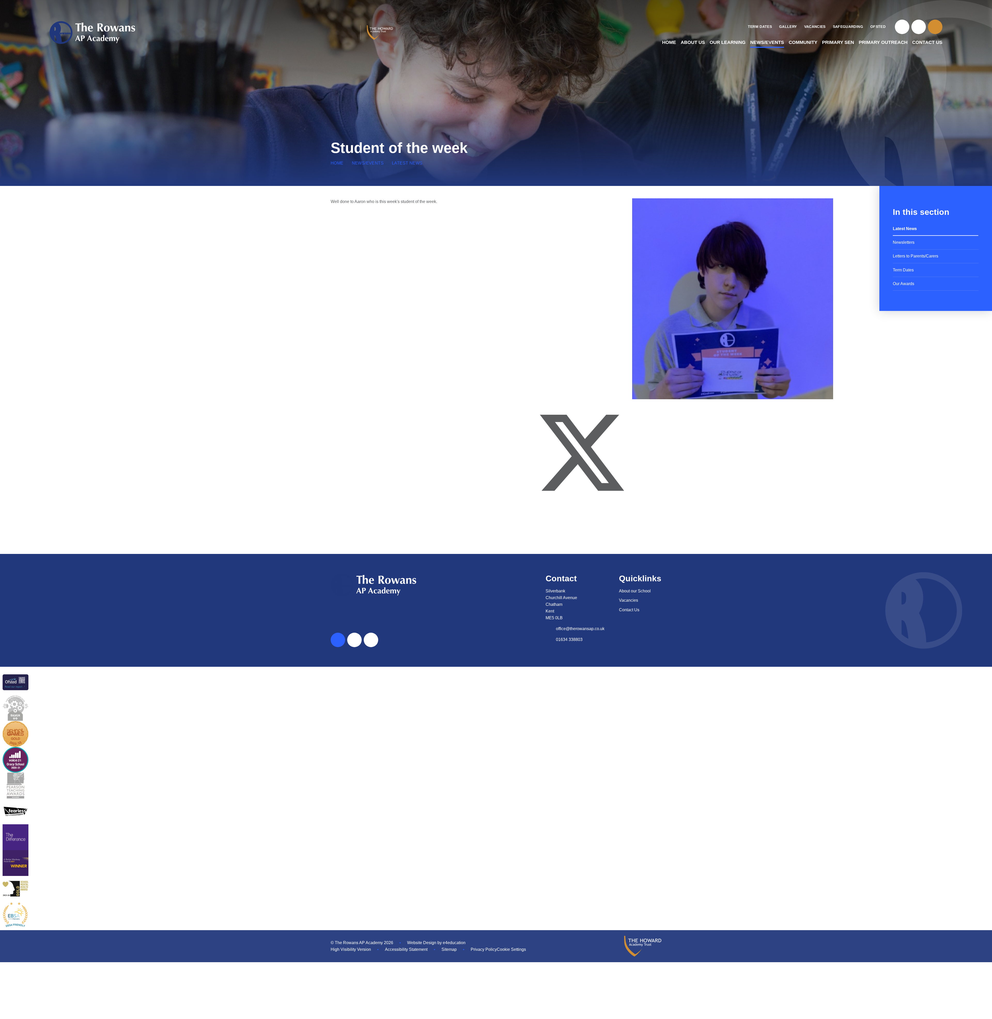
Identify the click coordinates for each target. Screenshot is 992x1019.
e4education (454, 942)
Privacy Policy (484, 949)
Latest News (407, 163)
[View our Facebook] (902, 27)
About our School (635, 591)
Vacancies (628, 600)
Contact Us (629, 610)
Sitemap (449, 949)
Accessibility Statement (406, 949)
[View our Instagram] (918, 27)
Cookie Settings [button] (511, 949)
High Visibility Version (351, 949)
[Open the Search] (935, 27)
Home (337, 163)
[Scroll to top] (338, 640)
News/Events (368, 163)
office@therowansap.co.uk (580, 628)
